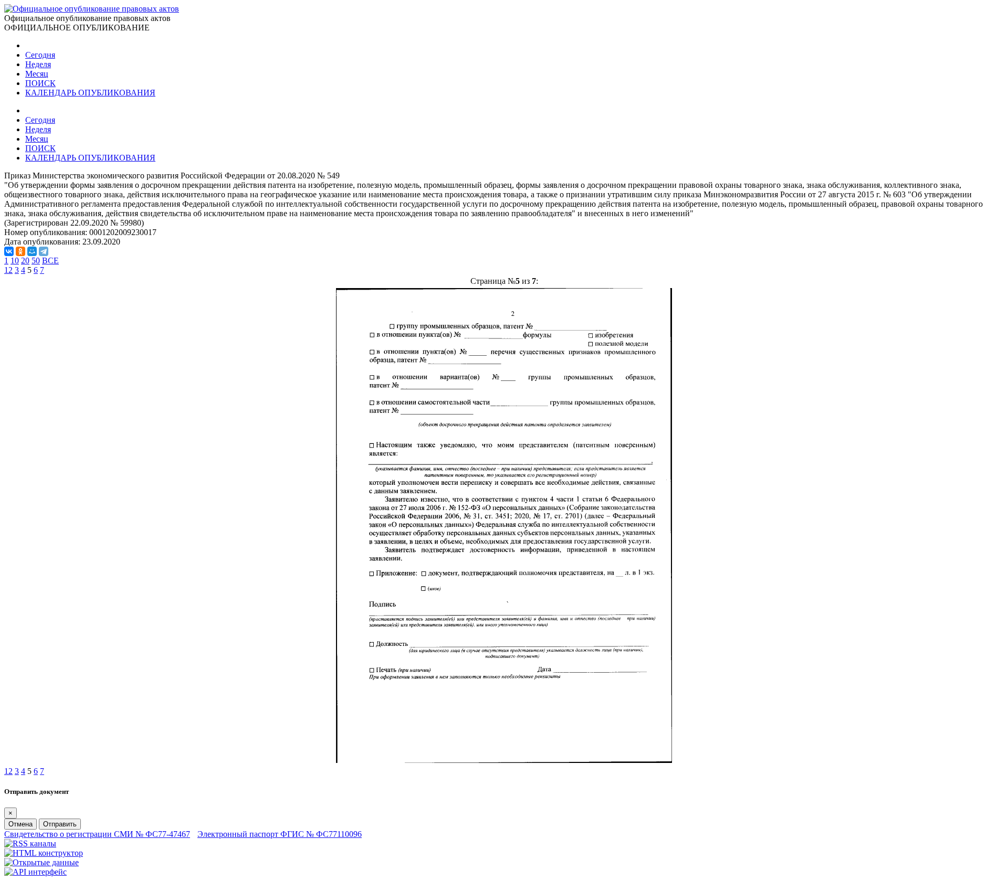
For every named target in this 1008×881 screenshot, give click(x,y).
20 (25, 260)
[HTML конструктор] (43, 852)
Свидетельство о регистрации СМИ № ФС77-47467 (97, 834)
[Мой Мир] (32, 251)
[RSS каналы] (30, 843)
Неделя (38, 64)
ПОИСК (40, 83)
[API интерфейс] (35, 871)
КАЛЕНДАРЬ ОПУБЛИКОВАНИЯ (90, 92)
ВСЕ (50, 260)
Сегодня (40, 54)
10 (14, 260)
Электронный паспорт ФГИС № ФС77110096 (279, 834)
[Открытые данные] (41, 862)
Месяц (36, 73)
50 (36, 260)
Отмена (20, 824)
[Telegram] (43, 251)
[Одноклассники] (20, 251)
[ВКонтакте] (9, 251)
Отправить (60, 824)
